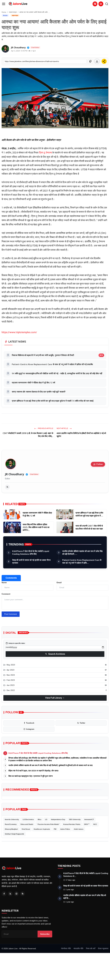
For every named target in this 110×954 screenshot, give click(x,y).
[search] (106, 4)
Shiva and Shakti (26, 824)
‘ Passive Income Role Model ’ (48, 824)
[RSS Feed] (7, 487)
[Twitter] (10, 893)
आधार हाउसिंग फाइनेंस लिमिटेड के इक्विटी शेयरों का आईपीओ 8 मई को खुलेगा (81, 434)
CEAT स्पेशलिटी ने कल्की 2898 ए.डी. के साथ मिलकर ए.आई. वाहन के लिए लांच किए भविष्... (28, 434)
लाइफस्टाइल (13, 12)
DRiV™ (87, 824)
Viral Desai (26, 829)
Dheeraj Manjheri (11, 829)
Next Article (62, 428)
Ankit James (78, 829)
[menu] (3, 4)
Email (59, 582)
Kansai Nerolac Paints (71, 824)
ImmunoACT (89, 819)
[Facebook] (4, 893)
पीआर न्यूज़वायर (103, 948)
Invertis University (12, 819)
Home (4, 12)
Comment (6, 594)
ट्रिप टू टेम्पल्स (45, 152)
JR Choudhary (14, 474)
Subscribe (45, 934)
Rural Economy (11, 824)
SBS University (75, 819)
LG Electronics (28, 819)
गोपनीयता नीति (66, 948)
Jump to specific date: (15, 643)
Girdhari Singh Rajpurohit (14, 834)
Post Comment (10, 614)
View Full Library (55, 698)
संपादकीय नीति (78, 948)
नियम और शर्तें (90, 948)
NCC (95, 824)
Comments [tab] (11, 578)
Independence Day (58, 819)
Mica (39, 819)
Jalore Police (65, 829)
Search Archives (55, 654)
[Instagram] (16, 893)
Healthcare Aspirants (42, 829)
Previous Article (45, 428)
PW (55, 829)
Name (4, 582)
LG (46, 819)
